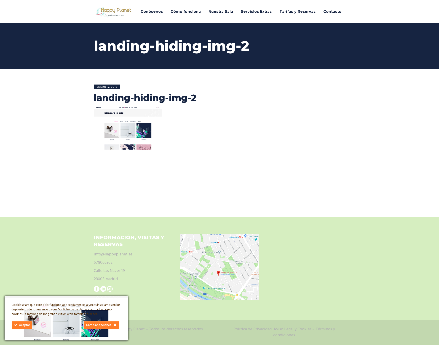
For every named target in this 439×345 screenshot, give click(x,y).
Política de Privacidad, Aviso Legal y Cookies (272, 329)
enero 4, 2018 (107, 86)
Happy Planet (133, 329)
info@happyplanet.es (113, 254)
